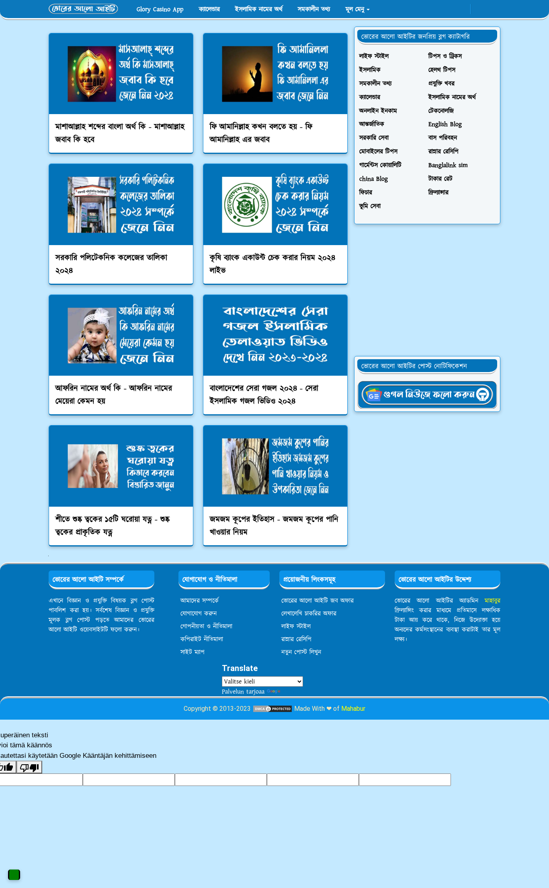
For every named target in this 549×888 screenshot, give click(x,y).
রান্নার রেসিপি (296, 639)
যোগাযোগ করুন (198, 613)
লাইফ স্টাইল (296, 626)
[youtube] (462, 9)
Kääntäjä (294, 691)
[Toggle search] (493, 9)
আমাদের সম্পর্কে (199, 600)
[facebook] (435, 9)
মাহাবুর (492, 600)
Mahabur (353, 708)
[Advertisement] (427, 290)
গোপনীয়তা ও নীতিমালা (206, 626)
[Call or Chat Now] (14, 875)
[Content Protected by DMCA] (272, 708)
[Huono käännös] (29, 767)
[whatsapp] (448, 9)
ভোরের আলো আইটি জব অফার (317, 600)
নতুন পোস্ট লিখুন (301, 652)
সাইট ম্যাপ (192, 652)
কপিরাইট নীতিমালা (201, 639)
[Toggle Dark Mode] (479, 9)
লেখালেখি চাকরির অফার (308, 613)
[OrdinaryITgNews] (427, 394)
